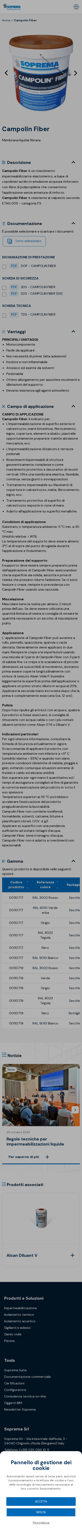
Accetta (41, 1501)
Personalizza (41, 1522)
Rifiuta (41, 1512)
